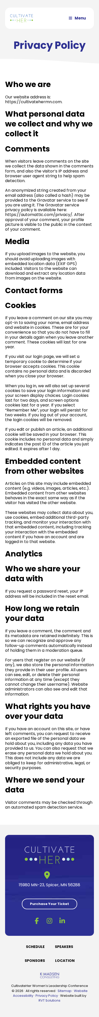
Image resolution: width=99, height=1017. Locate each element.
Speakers (64, 946)
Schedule (35, 946)
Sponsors (35, 960)
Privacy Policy (47, 995)
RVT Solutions (49, 1000)
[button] (37, 920)
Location (65, 960)
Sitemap (65, 990)
